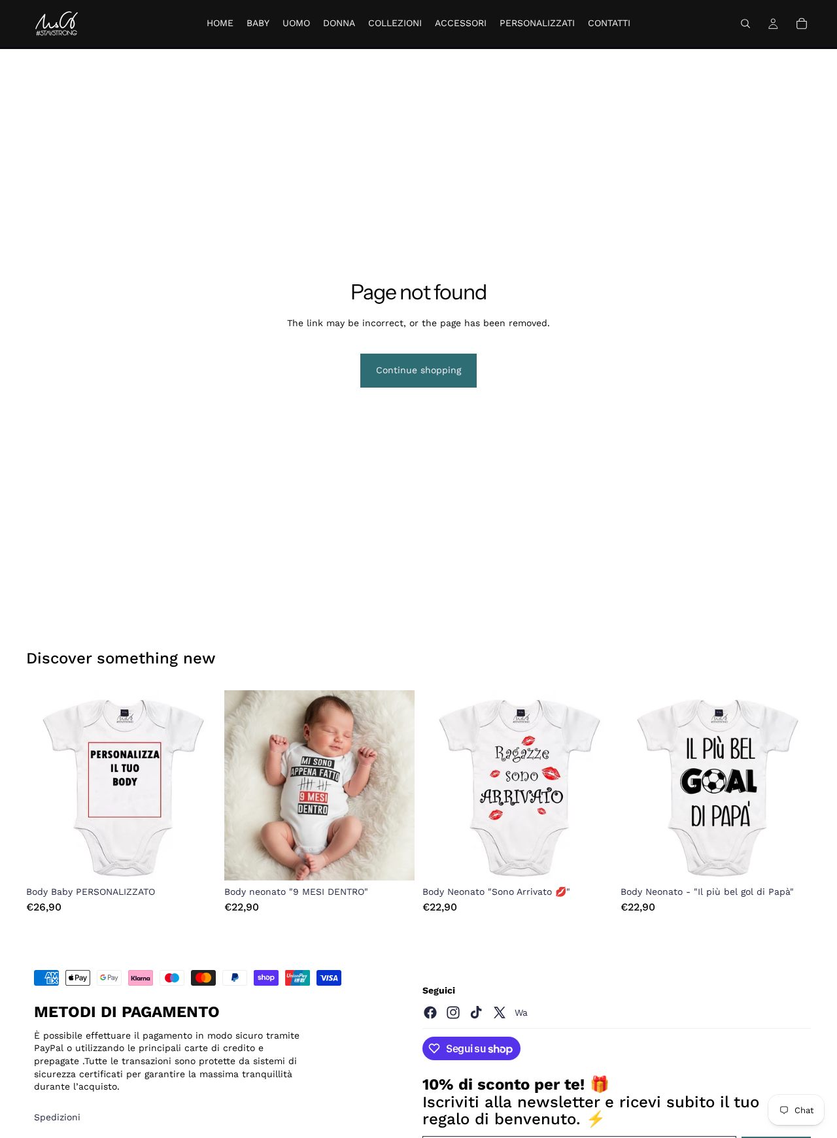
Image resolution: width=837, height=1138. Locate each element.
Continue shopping (418, 370)
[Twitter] (499, 1012)
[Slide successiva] (196, 785)
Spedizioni (57, 1117)
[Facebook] (430, 1012)
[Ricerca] (745, 23)
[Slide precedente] (45, 785)
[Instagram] (453, 1012)
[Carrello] (801, 23)
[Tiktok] (476, 1012)
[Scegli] (196, 860)
